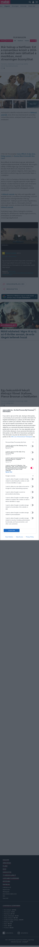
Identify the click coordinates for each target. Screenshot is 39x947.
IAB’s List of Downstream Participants (21, 436)
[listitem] (19, 442)
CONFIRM (11, 530)
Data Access (19, 537)
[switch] (32, 446)
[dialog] (19, 473)
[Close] (35, 410)
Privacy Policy (30, 537)
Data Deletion (9, 537)
